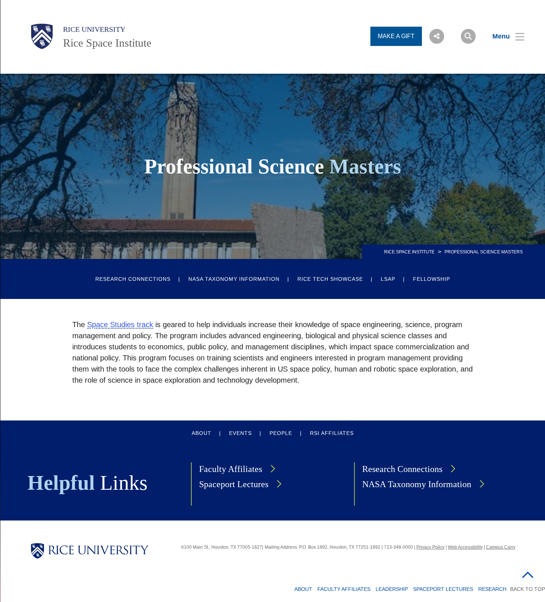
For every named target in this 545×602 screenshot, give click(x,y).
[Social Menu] (436, 36)
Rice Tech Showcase (330, 279)
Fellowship (431, 279)
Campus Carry (500, 547)
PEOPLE (281, 433)
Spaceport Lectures (233, 484)
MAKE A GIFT (396, 36)
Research (492, 589)
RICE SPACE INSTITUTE (409, 252)
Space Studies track (120, 324)
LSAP (388, 279)
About (303, 589)
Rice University (94, 29)
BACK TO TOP (527, 589)
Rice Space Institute (107, 43)
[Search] (468, 36)
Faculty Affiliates (230, 469)
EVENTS (240, 433)
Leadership (392, 589)
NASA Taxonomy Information (234, 279)
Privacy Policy (430, 547)
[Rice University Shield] (42, 36)
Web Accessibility (465, 547)
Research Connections (133, 279)
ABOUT (201, 433)
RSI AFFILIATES (332, 433)
